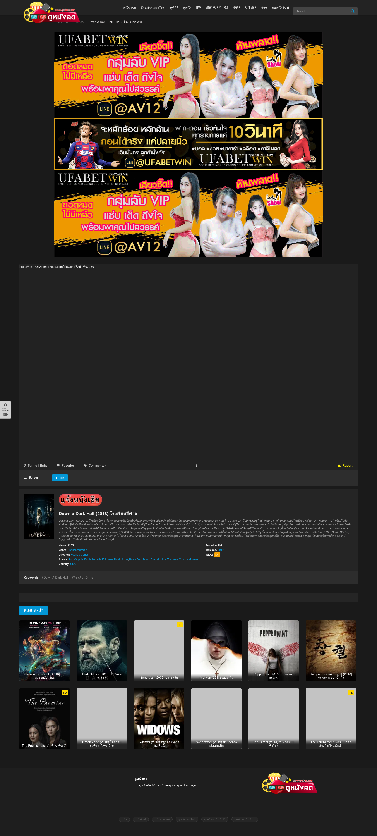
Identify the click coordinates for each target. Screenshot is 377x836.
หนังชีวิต (82, 550)
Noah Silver (121, 559)
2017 (221, 550)
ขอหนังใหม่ (280, 7)
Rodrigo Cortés (79, 554)
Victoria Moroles (188, 559)
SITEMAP (250, 7)
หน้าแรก (129, 7)
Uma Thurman (169, 559)
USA (73, 564)
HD (62, 478)
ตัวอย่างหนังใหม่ (153, 7)
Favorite (68, 465)
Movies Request (217, 7)
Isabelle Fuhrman (102, 559)
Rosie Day (135, 559)
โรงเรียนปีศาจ (83, 577)
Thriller (72, 550)
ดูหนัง (187, 7)
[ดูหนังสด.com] (52, 12)
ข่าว (264, 7)
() (133, 465)
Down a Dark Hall (56, 577)
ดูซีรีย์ (174, 7)
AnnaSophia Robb (80, 559)
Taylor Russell (151, 559)
